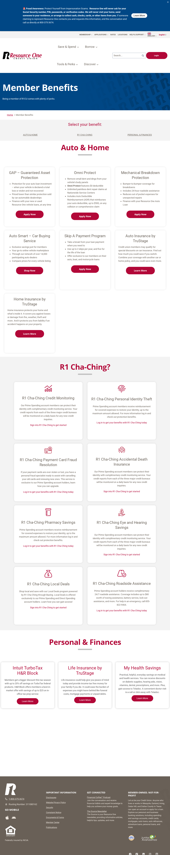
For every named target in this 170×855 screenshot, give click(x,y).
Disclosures (51, 797)
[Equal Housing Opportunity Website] (10, 831)
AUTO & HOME (30, 135)
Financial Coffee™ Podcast (98, 797)
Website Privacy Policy (56, 802)
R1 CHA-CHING (84, 135)
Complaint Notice (53, 812)
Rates (113, 35)
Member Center (52, 822)
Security (49, 807)
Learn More (27, 701)
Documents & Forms (55, 817)
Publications (51, 827)
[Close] (168, 2)
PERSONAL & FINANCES (140, 135)
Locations (122, 35)
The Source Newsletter (97, 811)
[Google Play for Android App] (15, 818)
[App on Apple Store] (8, 818)
